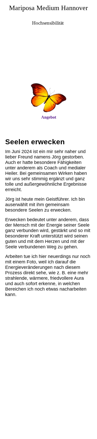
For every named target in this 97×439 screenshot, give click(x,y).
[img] (48, 59)
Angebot (48, 117)
